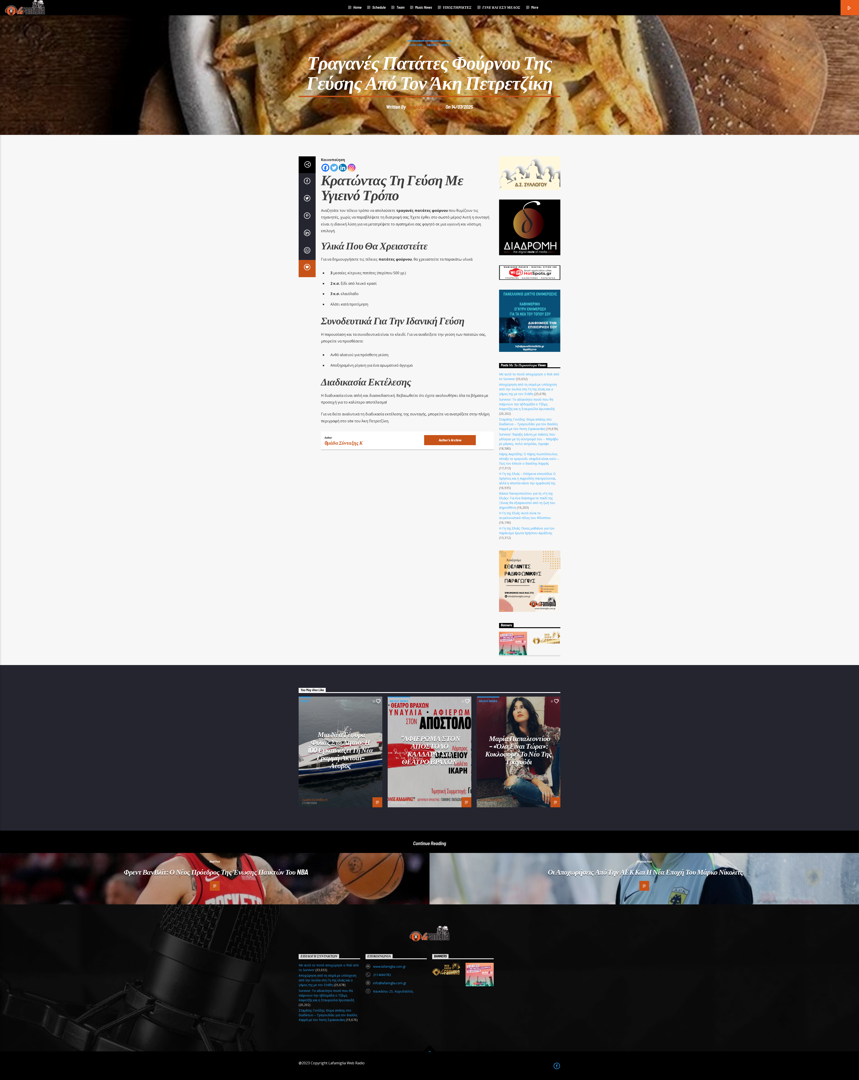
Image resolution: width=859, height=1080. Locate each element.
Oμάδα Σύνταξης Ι (403, 800)
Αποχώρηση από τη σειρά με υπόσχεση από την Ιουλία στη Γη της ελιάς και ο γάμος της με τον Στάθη (528, 389)
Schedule (379, 7)
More (534, 7)
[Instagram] (351, 168)
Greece (432, 45)
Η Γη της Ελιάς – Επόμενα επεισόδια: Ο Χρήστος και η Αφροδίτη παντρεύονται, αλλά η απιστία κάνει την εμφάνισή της (527, 478)
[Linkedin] (343, 168)
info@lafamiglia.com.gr (389, 983)
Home (357, 7)
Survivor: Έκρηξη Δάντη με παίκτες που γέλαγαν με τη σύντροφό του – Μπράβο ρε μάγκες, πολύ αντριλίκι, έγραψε (528, 439)
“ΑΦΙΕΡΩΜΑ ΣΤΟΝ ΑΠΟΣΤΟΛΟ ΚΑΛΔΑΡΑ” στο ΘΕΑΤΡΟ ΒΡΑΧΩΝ (430, 750)
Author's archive (450, 440)
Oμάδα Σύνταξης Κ (426, 107)
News (445, 45)
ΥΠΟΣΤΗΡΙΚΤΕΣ (457, 7)
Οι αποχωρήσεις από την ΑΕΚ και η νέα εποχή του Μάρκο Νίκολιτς (645, 871)
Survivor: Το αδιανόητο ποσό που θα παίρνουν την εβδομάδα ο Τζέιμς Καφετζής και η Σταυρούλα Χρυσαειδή (527, 404)
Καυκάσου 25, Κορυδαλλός (393, 991)
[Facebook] (325, 168)
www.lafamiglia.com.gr (389, 966)
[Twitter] (334, 168)
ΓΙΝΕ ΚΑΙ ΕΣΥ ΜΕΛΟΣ (501, 7)
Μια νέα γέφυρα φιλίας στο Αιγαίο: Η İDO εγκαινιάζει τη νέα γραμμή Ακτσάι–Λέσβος (340, 749)
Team (400, 7)
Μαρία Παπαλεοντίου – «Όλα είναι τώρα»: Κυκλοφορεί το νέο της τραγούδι (518, 750)
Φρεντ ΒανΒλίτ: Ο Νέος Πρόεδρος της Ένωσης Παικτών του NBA (216, 871)
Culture (416, 45)
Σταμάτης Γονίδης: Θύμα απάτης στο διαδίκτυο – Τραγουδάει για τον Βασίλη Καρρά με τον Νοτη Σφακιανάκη (528, 424)
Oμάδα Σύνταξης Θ (314, 800)
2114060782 (382, 975)
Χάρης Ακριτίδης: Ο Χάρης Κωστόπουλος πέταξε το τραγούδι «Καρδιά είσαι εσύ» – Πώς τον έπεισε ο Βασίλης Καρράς (529, 459)
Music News (423, 7)
